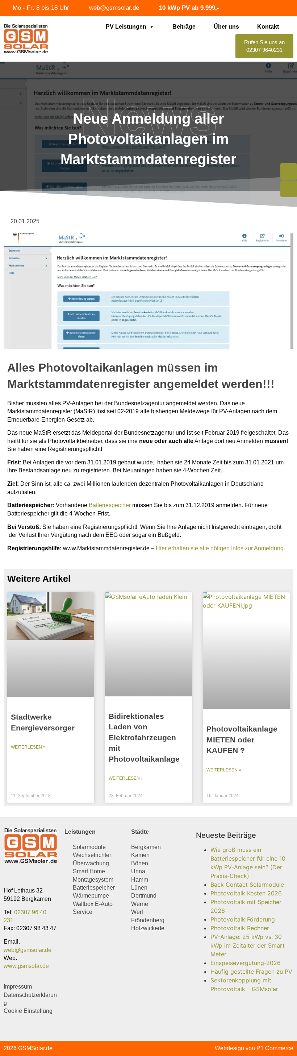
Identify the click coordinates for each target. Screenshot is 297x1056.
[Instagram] (22, 874)
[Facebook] (8, 874)
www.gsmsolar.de (26, 966)
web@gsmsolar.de (27, 950)
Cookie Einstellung (28, 1011)
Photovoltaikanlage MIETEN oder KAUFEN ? (241, 739)
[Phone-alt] (288, 171)
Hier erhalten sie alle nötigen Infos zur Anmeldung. (220, 548)
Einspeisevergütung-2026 (245, 962)
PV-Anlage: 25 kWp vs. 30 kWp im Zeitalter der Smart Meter (247, 945)
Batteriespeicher (110, 505)
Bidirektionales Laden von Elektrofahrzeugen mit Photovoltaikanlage (144, 737)
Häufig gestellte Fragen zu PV (251, 971)
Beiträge (184, 27)
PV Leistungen (126, 27)
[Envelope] (288, 189)
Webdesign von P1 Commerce (254, 1048)
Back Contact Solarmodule (247, 884)
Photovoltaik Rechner (239, 928)
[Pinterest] (37, 874)
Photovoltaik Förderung (242, 919)
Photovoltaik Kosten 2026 (246, 893)
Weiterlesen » (28, 747)
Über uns (226, 27)
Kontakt (268, 27)
